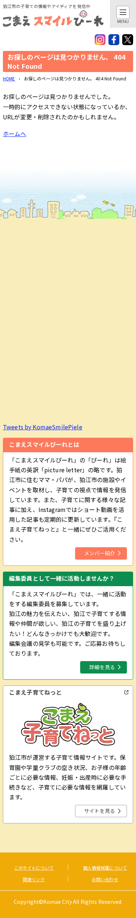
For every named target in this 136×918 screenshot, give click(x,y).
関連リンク (34, 879)
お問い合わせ (105, 879)
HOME (9, 78)
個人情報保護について (105, 868)
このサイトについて (34, 868)
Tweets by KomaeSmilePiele (42, 426)
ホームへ (14, 133)
